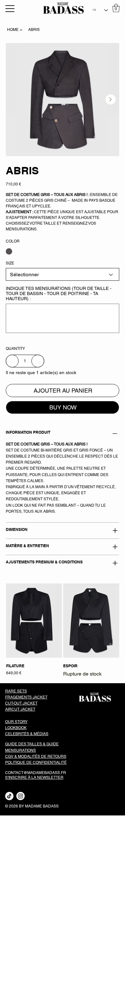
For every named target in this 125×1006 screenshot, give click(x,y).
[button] (116, 8)
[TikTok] (9, 796)
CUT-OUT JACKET (21, 703)
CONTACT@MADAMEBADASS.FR (35, 773)
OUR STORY (16, 722)
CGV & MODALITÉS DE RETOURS (35, 756)
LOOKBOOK (16, 728)
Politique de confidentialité (36, 762)
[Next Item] (110, 99)
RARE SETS (16, 691)
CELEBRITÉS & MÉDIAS (26, 734)
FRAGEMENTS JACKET (26, 697)
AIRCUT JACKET (20, 709)
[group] (63, 630)
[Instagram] (20, 796)
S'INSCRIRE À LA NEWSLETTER (34, 777)
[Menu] (10, 8)
